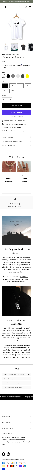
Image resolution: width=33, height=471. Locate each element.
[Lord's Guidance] (4, 6)
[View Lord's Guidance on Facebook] (3, 454)
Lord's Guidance (10, 459)
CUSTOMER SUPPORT (8, 428)
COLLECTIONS (6, 416)
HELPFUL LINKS (6, 422)
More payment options (16, 116)
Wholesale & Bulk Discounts (9, 145)
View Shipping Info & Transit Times (12, 141)
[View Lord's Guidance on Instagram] (8, 454)
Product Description (7, 137)
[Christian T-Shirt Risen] (6, 47)
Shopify (22, 459)
